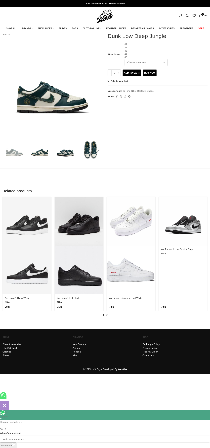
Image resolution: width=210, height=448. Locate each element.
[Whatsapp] (3, 397)
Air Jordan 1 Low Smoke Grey (177, 249)
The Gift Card (9, 348)
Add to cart (132, 72)
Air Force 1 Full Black (68, 298)
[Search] (187, 15)
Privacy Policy (149, 348)
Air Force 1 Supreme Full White (125, 298)
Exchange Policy (151, 344)
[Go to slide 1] (103, 315)
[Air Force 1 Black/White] (26, 221)
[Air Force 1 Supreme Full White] (131, 221)
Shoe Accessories (11, 344)
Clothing (6, 351)
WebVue (122, 369)
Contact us (148, 355)
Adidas (76, 348)
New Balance (79, 344)
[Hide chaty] (4, 405)
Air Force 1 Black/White (17, 298)
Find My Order (150, 351)
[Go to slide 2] (107, 315)
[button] (6, 150)
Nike (7, 302)
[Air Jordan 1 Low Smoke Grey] (183, 221)
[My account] (180, 15)
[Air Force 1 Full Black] (79, 221)
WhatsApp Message (10, 433)
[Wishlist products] (194, 15)
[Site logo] (105, 15)
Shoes (5, 355)
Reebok (77, 351)
